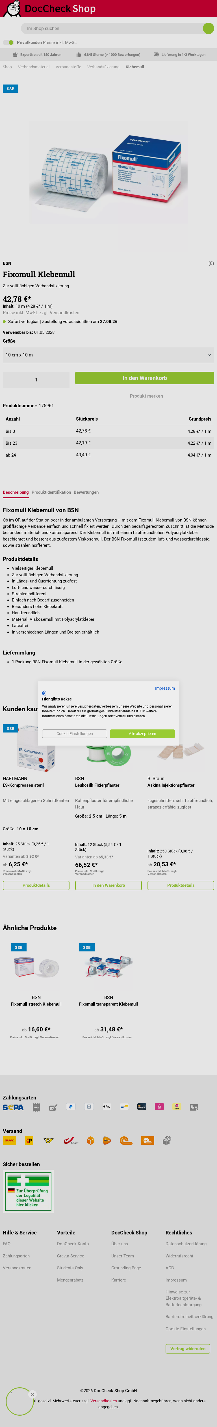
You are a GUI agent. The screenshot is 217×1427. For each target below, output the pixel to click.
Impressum (165, 688)
